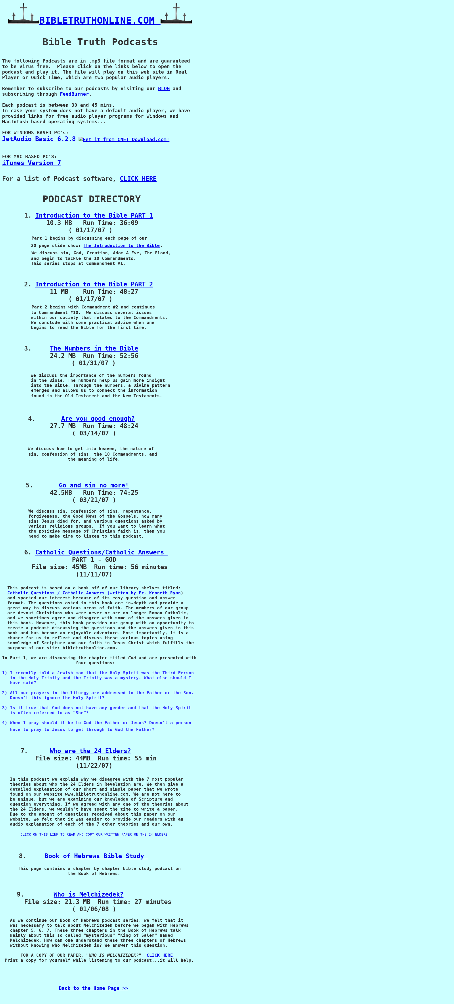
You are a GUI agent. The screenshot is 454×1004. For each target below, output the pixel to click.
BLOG (164, 88)
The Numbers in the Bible (94, 348)
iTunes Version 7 (31, 163)
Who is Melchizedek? (88, 894)
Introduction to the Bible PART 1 (94, 215)
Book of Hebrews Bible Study (96, 856)
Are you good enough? (98, 418)
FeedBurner (74, 94)
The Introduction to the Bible (122, 245)
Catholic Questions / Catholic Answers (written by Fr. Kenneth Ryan (94, 592)
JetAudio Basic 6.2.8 (39, 139)
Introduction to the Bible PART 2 (94, 284)
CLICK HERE (138, 178)
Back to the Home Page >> (93, 988)
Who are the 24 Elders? (90, 751)
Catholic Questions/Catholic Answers (101, 552)
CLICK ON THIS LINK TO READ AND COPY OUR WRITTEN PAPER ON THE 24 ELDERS (94, 834)
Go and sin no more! (94, 485)
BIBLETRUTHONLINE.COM (100, 20)
